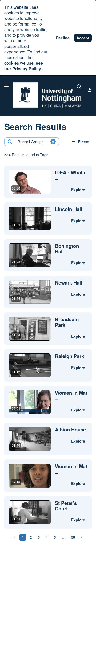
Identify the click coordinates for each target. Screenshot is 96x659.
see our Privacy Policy (23, 66)
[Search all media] (79, 86)
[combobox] (31, 141)
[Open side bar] (6, 86)
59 (73, 537)
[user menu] (89, 90)
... (70, 175)
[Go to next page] (81, 537)
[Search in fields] (53, 141)
